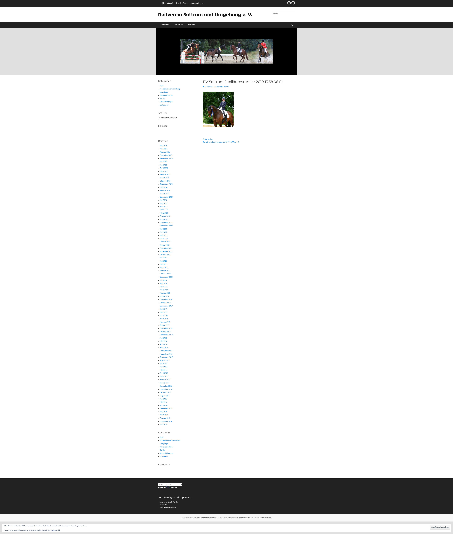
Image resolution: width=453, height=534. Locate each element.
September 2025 (166, 158)
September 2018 (166, 335)
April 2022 (164, 239)
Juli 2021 (163, 258)
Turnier (163, 99)
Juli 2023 (163, 200)
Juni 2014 (163, 425)
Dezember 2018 (166, 328)
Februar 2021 (165, 271)
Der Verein (178, 25)
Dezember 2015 (166, 409)
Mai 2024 (163, 187)
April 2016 (164, 405)
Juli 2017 (163, 364)
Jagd (161, 86)
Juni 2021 (163, 261)
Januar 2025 (164, 178)
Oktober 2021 (165, 255)
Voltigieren (164, 105)
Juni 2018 (163, 338)
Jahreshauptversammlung (170, 89)
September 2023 (166, 197)
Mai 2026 (163, 149)
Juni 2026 (163, 146)
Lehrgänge (164, 92)
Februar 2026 (165, 152)
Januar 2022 (164, 245)
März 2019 (164, 319)
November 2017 (166, 354)
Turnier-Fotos (182, 3)
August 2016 (164, 396)
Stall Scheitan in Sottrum (168, 508)
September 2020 (166, 277)
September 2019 (166, 306)
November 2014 (166, 421)
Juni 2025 (163, 165)
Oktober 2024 (165, 181)
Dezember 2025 (166, 155)
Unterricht (163, 505)
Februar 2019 (165, 322)
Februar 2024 (165, 191)
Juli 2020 (163, 280)
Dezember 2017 (166, 351)
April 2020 (164, 287)
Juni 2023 (163, 203)
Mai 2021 (163, 264)
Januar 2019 (164, 325)
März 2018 (164, 348)
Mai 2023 (163, 207)
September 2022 (166, 226)
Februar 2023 (165, 216)
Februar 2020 (165, 293)
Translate (174, 487)
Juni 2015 (163, 412)
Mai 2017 (163, 370)
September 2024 (166, 184)
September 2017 (166, 357)
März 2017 (164, 376)
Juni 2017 (163, 367)
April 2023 (164, 210)
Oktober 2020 (165, 274)
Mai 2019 (163, 312)
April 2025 (164, 168)
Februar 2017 (165, 380)
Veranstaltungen (166, 102)
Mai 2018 (163, 341)
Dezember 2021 (166, 248)
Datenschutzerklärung (242, 518)
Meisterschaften (166, 95)
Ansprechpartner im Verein (169, 502)
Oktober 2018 (165, 332)
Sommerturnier (197, 3)
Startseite (164, 25)
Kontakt (191, 25)
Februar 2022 (165, 242)
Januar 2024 (164, 194)
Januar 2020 (164, 296)
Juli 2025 (163, 162)
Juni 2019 (163, 309)
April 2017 (164, 373)
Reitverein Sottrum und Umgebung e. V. (205, 14)
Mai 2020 (163, 284)
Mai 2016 (163, 402)
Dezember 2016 (166, 386)
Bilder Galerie (168, 3)
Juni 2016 (163, 399)
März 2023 (164, 213)
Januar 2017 (164, 383)
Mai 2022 (163, 235)
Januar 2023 (164, 219)
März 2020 (164, 290)
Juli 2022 (163, 229)
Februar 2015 (165, 418)
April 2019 (164, 316)
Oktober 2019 (165, 303)
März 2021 (164, 268)
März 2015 (164, 415)
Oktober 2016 (165, 392)
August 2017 (164, 360)
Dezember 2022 (166, 223)
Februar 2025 (165, 175)
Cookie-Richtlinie (55, 530)
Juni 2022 (163, 232)
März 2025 (164, 171)
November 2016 (166, 389)
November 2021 (166, 252)
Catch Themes (266, 518)
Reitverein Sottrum (222, 86)
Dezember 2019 (166, 300)
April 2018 (164, 344)
